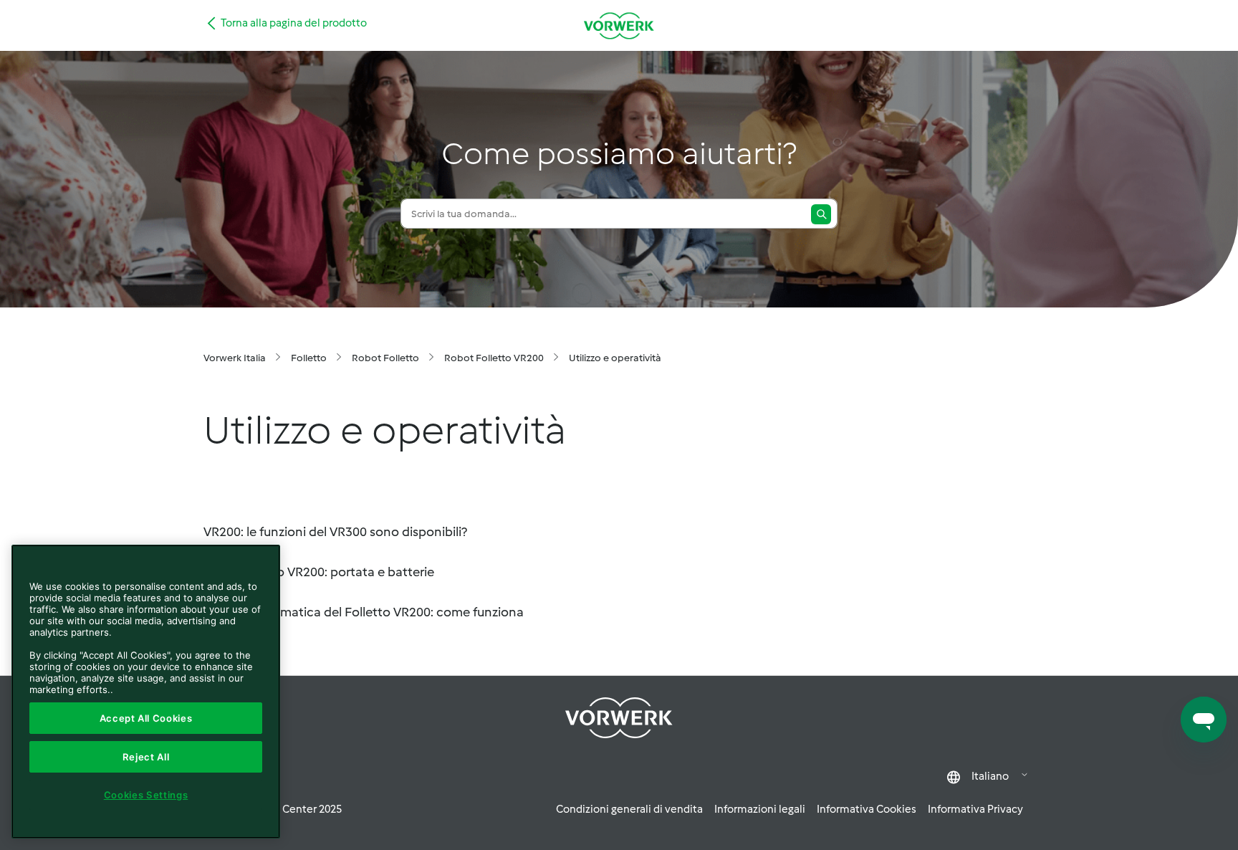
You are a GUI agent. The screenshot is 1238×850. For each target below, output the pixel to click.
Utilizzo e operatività (615, 358)
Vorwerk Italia (234, 358)
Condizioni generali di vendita (629, 809)
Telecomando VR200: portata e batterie (318, 572)
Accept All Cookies (146, 718)
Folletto (309, 358)
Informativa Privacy (975, 809)
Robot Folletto (385, 358)
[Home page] (619, 25)
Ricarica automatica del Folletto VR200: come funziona (363, 612)
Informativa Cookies (866, 809)
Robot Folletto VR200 (494, 358)
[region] (145, 692)
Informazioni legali (759, 809)
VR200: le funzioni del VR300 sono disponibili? (335, 532)
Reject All (146, 757)
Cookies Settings (146, 795)
